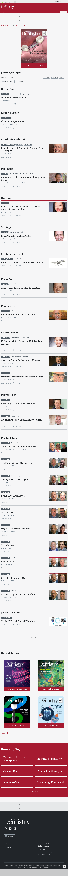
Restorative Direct (28, 173)
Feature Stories (15, 94)
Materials (26, 203)
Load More (35, 791)
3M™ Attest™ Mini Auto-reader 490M (20, 446)
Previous (47, 77)
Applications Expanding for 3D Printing (20, 288)
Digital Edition (8, 82)
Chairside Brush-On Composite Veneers (20, 360)
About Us (8, 847)
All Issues (55, 77)
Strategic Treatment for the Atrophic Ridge (22, 376)
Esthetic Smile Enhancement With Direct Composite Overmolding (21, 208)
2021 (11, 25)
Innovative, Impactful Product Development (22, 262)
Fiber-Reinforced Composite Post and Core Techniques (22, 149)
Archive (6, 733)
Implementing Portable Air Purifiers (19, 314)
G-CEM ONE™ (8, 512)
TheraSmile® (7, 545)
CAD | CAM (12, 284)
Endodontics (28, 144)
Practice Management (15, 232)
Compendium (42, 849)
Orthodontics (15, 416)
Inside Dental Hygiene (44, 854)
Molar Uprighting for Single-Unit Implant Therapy (21, 342)
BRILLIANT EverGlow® (13, 496)
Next (61, 77)
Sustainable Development (13, 97)
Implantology (25, 94)
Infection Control (16, 311)
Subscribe (20, 82)
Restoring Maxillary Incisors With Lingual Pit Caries (23, 178)
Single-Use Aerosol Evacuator (15, 529)
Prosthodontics (16, 356)
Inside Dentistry (5, 25)
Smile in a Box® (9, 561)
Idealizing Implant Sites (12, 121)
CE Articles (19, 144)
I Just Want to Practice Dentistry (17, 236)
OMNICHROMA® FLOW (13, 578)
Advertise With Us (11, 850)
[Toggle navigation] (65, 7)
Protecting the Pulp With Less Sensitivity (21, 403)
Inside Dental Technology (45, 852)
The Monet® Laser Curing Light (17, 463)
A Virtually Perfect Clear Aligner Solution (21, 420)
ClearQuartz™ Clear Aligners (15, 479)
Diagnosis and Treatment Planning (32, 373)
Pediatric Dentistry (15, 173)
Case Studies (25, 337)
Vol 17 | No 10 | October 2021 (21, 25)
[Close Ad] (64, 866)
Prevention (14, 525)
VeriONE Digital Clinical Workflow (18, 594)
